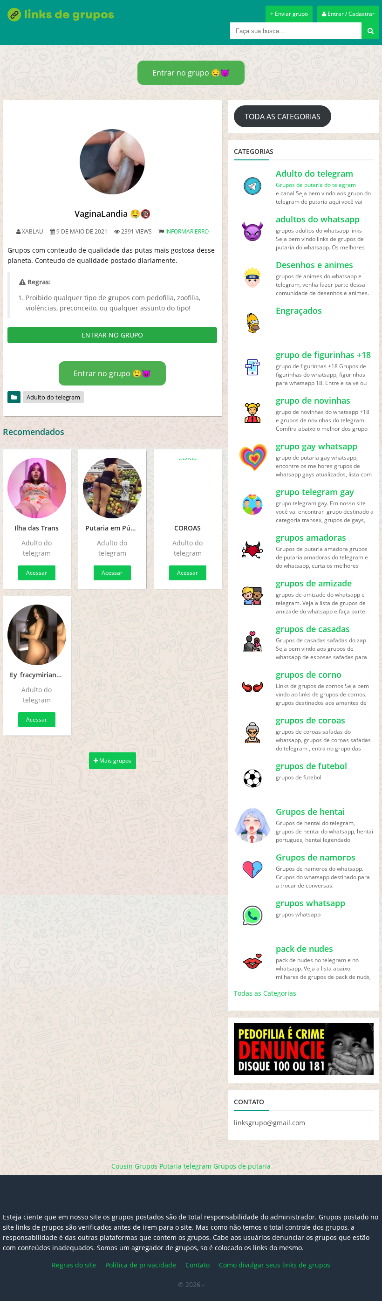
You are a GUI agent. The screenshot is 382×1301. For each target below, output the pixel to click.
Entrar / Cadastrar (350, 14)
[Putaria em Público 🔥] (112, 488)
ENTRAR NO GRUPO (112, 334)
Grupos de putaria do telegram (316, 185)
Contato (197, 1264)
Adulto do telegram (53, 397)
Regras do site (74, 1264)
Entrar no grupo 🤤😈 (191, 73)
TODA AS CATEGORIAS (283, 116)
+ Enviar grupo (289, 14)
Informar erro (187, 231)
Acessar (36, 573)
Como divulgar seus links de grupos (274, 1264)
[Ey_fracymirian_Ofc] (36, 635)
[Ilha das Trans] (36, 488)
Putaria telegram (185, 1166)
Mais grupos (114, 760)
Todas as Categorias (265, 993)
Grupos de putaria (242, 1166)
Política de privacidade (140, 1264)
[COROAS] (187, 488)
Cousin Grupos (134, 1166)
